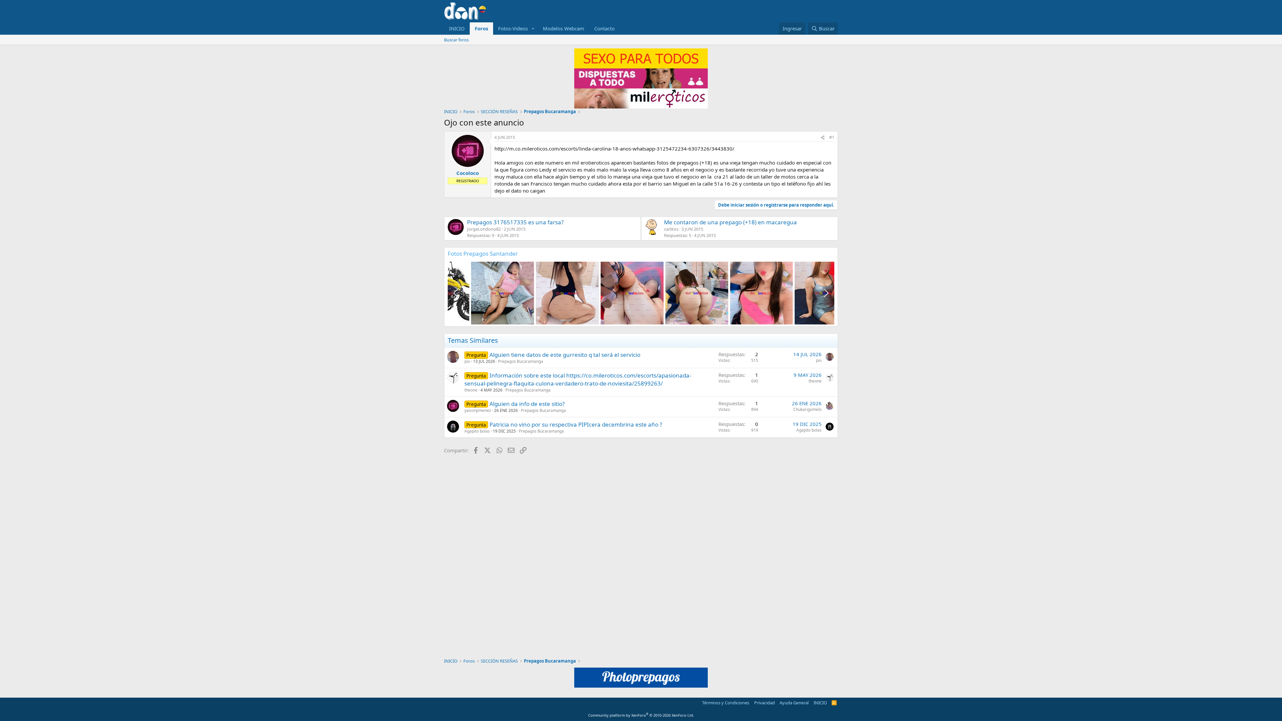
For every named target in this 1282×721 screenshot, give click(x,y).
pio (467, 361)
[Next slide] (825, 293)
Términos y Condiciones (725, 703)
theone (470, 390)
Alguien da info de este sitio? (527, 404)
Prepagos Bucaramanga (520, 361)
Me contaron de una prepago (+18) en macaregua (730, 222)
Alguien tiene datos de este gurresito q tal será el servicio (564, 354)
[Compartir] (822, 138)
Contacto (604, 28)
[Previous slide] (456, 293)
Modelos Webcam (563, 28)
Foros (481, 28)
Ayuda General (794, 703)
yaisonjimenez (477, 410)
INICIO (457, 28)
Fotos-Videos (513, 28)
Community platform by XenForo (641, 715)
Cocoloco (467, 173)
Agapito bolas (477, 431)
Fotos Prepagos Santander (483, 253)
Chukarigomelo (807, 409)
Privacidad (764, 703)
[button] (533, 28)
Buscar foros (456, 40)
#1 (831, 137)
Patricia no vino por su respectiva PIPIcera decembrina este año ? (575, 424)
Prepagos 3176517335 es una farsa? (515, 222)
